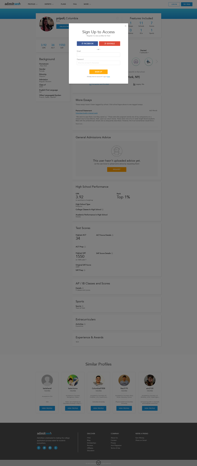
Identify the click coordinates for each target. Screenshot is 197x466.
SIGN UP (98, 72)
